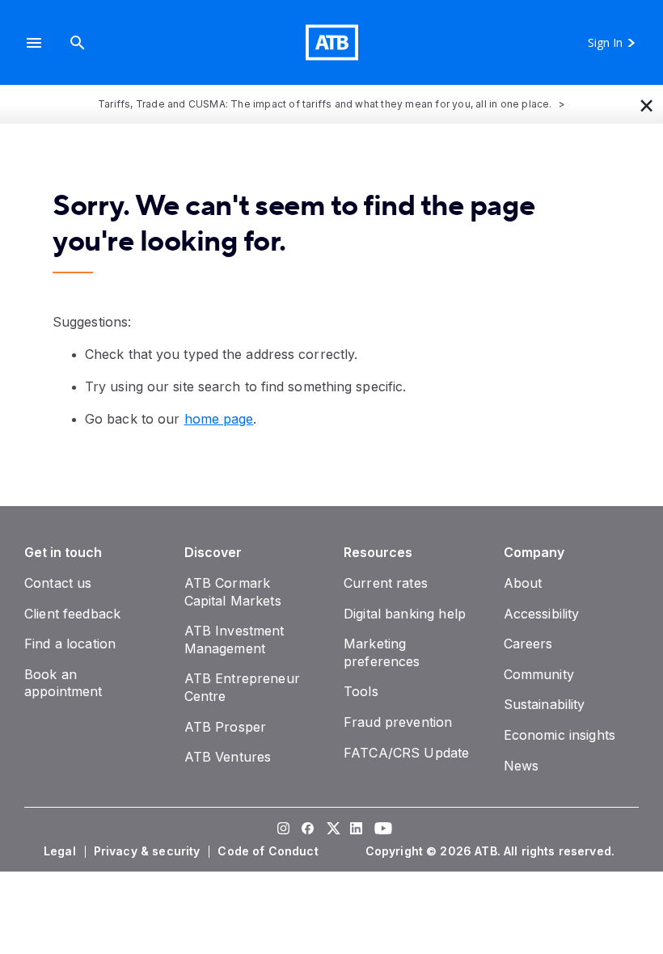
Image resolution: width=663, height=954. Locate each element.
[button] (34, 42)
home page (219, 419)
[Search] (77, 42)
